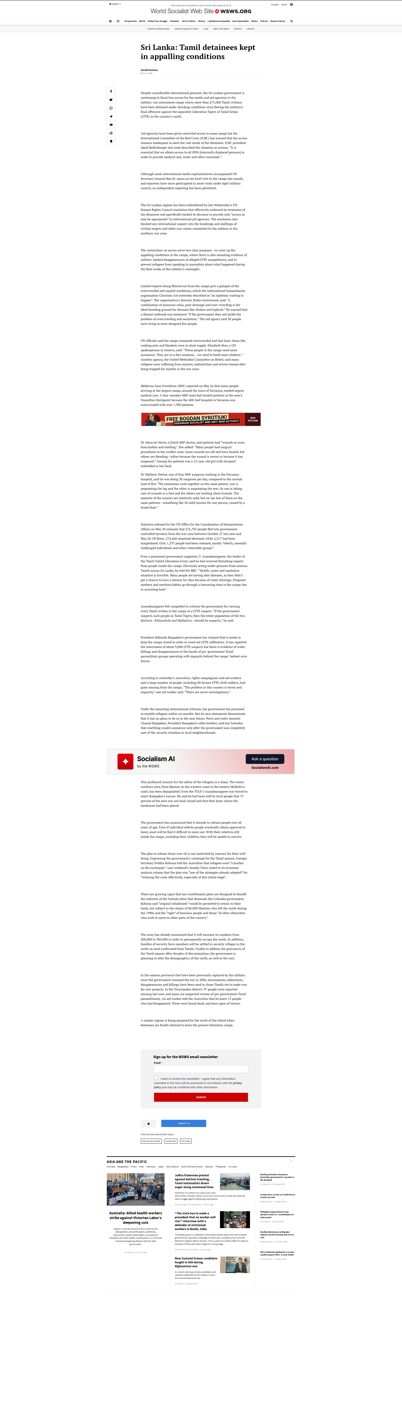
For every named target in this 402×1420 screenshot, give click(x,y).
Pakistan (209, 1166)
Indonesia (150, 1166)
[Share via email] (111, 125)
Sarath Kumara (149, 69)
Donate (250, 29)
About (284, 4)
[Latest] (118, 22)
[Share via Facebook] (111, 91)
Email (157, 1063)
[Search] (291, 22)
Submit (201, 1097)
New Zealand (172, 1166)
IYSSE (206, 29)
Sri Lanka (186, 1141)
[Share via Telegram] (111, 116)
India (141, 1166)
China (133, 1166)
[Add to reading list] (111, 141)
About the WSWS (221, 29)
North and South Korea (192, 1166)
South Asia (171, 1141)
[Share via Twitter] (111, 100)
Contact (274, 4)
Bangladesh (123, 1166)
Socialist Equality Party (186, 29)
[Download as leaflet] (111, 133)
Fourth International (159, 29)
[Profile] (291, 5)
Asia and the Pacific (151, 1141)
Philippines (221, 1166)
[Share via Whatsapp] (111, 108)
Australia (111, 1166)
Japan (161, 1166)
